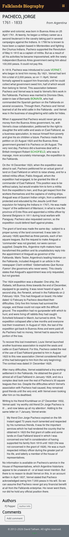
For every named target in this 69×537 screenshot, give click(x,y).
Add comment (14, 518)
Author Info (24, 506)
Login (34, 533)
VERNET (56, 70)
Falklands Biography (23, 6)
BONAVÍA (36, 98)
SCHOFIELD (37, 152)
